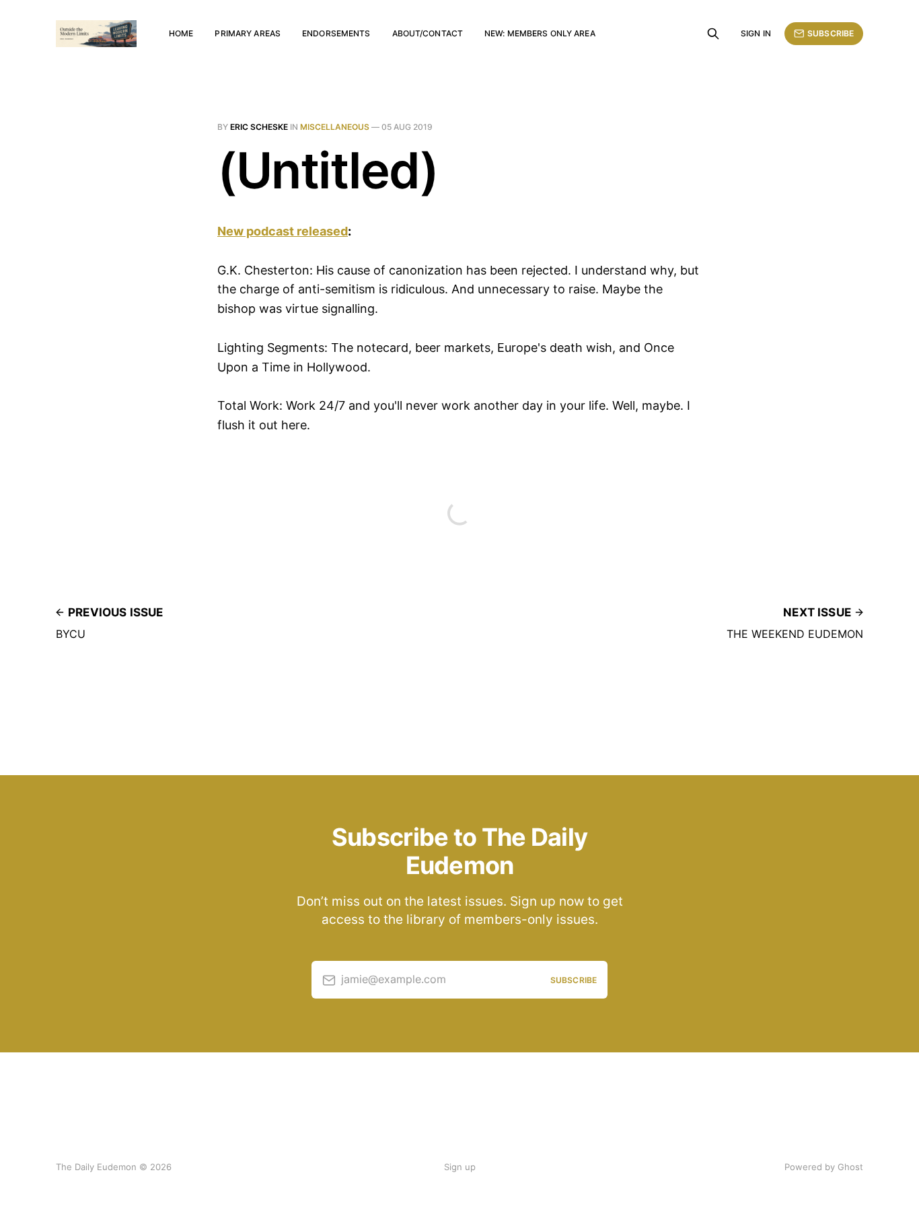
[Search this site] (713, 34)
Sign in (756, 33)
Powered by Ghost (823, 1166)
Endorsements (336, 33)
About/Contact (428, 33)
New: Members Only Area (539, 33)
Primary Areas (248, 33)
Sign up (460, 1166)
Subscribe (830, 33)
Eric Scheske (259, 127)
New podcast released (282, 231)
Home (181, 33)
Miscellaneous (334, 127)
